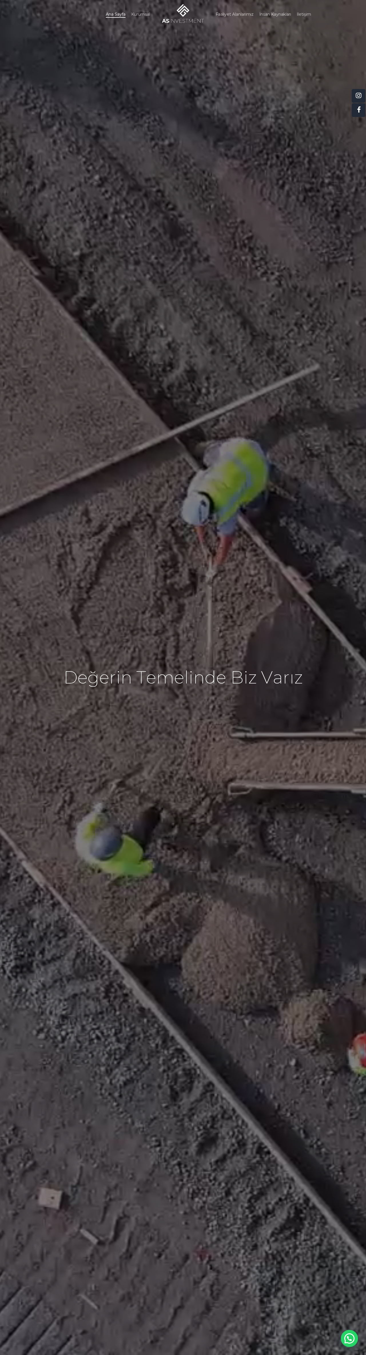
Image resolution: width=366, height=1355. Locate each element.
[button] (349, 1338)
